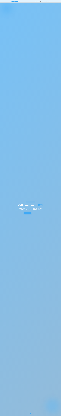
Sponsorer (44, 1)
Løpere (41, 1)
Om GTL (38, 1)
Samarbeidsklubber (48, 1)
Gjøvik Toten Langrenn (14, 1)
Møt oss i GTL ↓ (27, 212)
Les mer (34, 212)
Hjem (35, 1)
